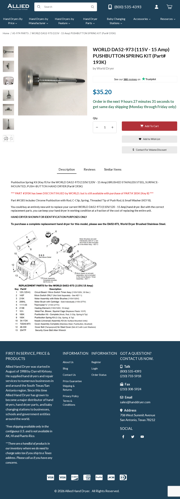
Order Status (99, 374)
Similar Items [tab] (112, 169)
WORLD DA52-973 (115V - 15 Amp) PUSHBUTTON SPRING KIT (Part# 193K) (74, 33)
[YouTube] (142, 437)
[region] (8, 101)
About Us (68, 362)
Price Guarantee (72, 381)
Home (6, 33)
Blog (65, 368)
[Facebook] (123, 437)
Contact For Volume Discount (151, 149)
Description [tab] (67, 169)
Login (94, 368)
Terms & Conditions (69, 402)
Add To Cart (152, 126)
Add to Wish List (151, 139)
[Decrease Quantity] (97, 127)
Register (96, 362)
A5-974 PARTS (20, 33)
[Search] (92, 7)
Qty (95, 118)
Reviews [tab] (89, 169)
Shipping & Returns (69, 387)
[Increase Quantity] (112, 127)
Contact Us (69, 374)
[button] (8, 52)
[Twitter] (133, 437)
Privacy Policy (71, 396)
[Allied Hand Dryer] (18, 6)
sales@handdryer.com (135, 402)
